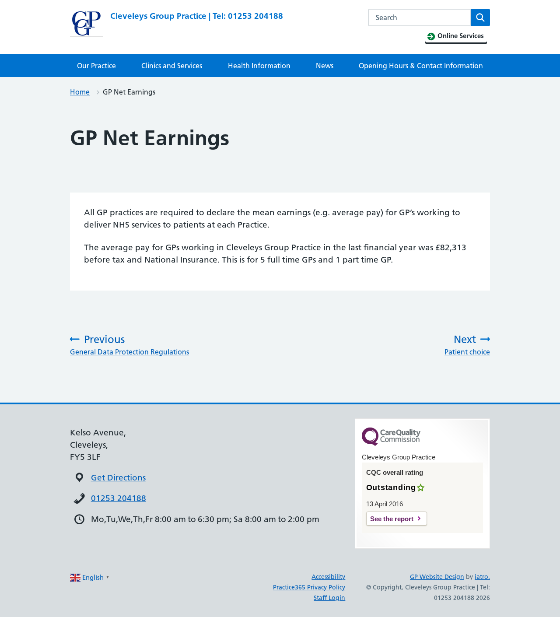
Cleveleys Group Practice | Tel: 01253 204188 (196, 16)
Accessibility (328, 577)
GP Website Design (437, 577)
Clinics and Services (171, 65)
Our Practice (96, 65)
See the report (391, 518)
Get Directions (118, 478)
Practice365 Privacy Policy (309, 587)
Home (80, 92)
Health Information (259, 65)
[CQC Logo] (391, 443)
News (324, 65)
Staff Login (329, 598)
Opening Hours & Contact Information (421, 65)
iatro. (482, 577)
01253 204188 (118, 498)
